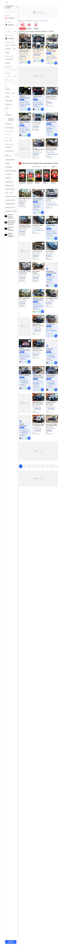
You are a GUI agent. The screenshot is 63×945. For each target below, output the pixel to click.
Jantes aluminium (10, 159)
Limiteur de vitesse (10, 200)
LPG (14, 48)
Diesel (7, 45)
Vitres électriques (10, 189)
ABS (7, 192)
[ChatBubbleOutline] (22, 62)
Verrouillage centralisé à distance (12, 211)
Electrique (8, 48)
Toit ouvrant (9, 174)
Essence (13, 45)
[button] (7, 69)
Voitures (35, 20)
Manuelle (8, 63)
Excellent (8, 89)
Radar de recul (9, 181)
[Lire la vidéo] (22, 175)
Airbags (7, 163)
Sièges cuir (8, 178)
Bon (13, 93)
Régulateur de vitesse (11, 196)
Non (11, 140)
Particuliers (8, 147)
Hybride (7, 52)
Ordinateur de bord (10, 207)
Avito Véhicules (29, 20)
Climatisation (9, 167)
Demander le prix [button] (53, 154)
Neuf (7, 108)
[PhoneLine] (29, 62)
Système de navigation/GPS (12, 170)
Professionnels (9, 151)
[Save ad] (29, 36)
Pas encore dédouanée (11, 119)
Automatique (9, 59)
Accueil (22, 20)
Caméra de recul (10, 185)
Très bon (8, 93)
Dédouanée (8, 114)
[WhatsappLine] (25, 62)
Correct (7, 96)
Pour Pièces (9, 104)
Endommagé (9, 100)
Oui (6, 140)
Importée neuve (9, 127)
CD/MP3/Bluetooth (10, 203)
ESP (11, 192)
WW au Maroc (9, 124)
